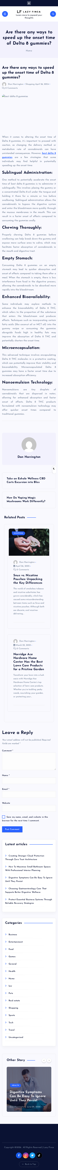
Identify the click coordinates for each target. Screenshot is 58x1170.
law (10, 986)
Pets (11, 993)
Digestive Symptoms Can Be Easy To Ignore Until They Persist (28, 1096)
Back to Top (30, 1164)
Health (12, 971)
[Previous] (44, 1060)
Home (29, 51)
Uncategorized (16, 1037)
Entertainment (16, 942)
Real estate (14, 1001)
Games (12, 957)
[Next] (49, 1060)
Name (6, 775)
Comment (7, 751)
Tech (11, 1023)
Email (5, 789)
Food (11, 949)
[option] (29, 1089)
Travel (12, 1030)
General (13, 964)
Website (6, 803)
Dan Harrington (15, 84)
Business (13, 935)
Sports (12, 1015)
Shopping (30, 84)
